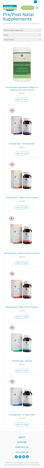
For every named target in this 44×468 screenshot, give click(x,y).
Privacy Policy (33, 462)
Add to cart (22, 100)
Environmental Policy (32, 464)
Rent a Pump (27, 8)
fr (39, 2)
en (35, 2)
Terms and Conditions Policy (14, 464)
